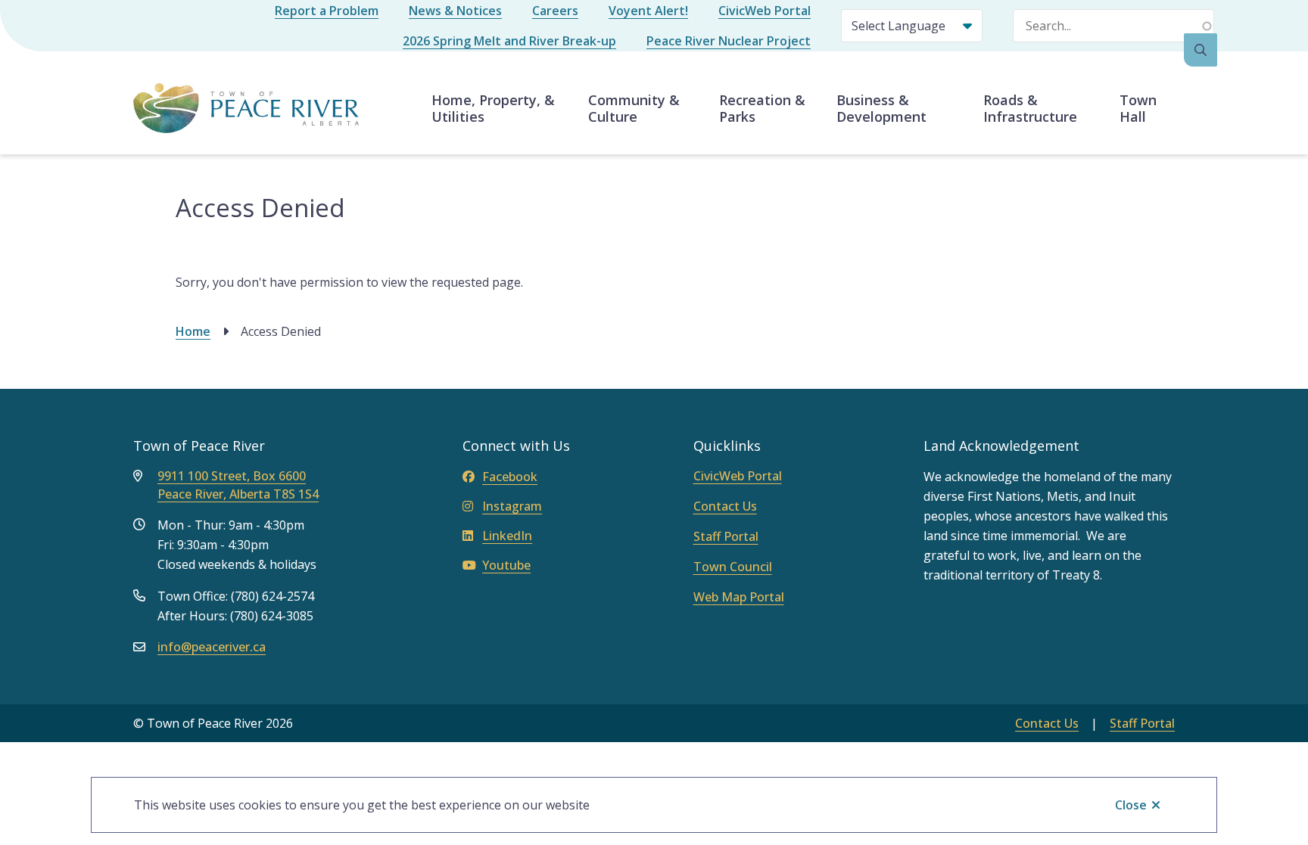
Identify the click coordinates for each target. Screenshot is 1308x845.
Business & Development (881, 108)
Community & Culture (634, 108)
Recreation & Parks (762, 108)
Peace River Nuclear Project (728, 41)
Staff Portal (725, 536)
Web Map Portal (738, 597)
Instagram (512, 506)
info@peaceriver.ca (211, 646)
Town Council (732, 566)
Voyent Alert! (648, 10)
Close (1131, 805)
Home (193, 331)
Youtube (506, 565)
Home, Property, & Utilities (493, 108)
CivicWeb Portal (764, 10)
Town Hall (1138, 108)
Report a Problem (326, 10)
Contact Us (725, 506)
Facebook (509, 476)
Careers (555, 10)
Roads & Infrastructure (1030, 108)
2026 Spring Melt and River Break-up (509, 41)
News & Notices (455, 10)
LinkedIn (507, 535)
